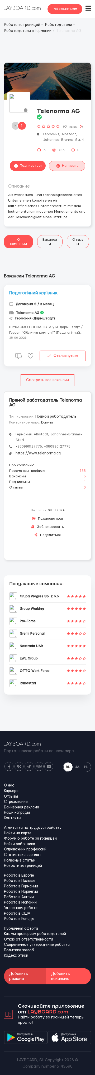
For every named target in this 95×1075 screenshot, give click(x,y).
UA (77, 767)
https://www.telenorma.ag (38, 453)
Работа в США (17, 913)
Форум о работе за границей (30, 838)
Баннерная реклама (21, 807)
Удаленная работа (20, 908)
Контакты (12, 818)
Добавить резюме (18, 976)
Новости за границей (23, 866)
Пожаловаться (50, 518)
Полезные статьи (19, 860)
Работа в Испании (20, 902)
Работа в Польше (19, 881)
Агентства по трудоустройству (32, 828)
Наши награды (17, 813)
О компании (18, 242)
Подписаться (31, 165)
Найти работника (19, 844)
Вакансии (49, 242)
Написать (70, 165)
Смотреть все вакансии (47, 380)
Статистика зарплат (22, 855)
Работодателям (65, 8)
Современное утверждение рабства (37, 945)
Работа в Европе (19, 875)
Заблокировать (50, 527)
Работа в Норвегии (21, 891)
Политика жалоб (19, 950)
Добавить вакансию (60, 976)
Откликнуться (66, 356)
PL (86, 767)
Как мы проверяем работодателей (35, 934)
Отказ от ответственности (28, 939)
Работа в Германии (21, 886)
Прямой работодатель (56, 416)
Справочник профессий (25, 849)
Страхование (16, 802)
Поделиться (50, 535)
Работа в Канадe (19, 919)
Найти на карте (17, 833)
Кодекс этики (16, 955)
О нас (9, 785)
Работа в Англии (19, 897)
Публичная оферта (21, 928)
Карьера (11, 791)
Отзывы (77, 242)
